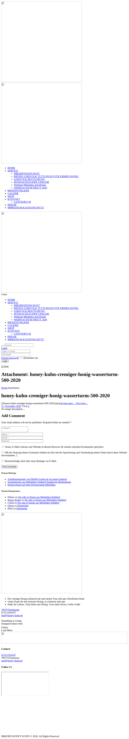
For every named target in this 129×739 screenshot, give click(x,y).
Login (4, 348)
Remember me (30, 358)
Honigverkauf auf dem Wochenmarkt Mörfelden (32, 485)
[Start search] (2, 345)
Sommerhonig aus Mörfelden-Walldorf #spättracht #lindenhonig (39, 482)
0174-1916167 (8, 655)
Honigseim (22, 505)
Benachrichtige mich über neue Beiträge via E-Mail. (31, 461)
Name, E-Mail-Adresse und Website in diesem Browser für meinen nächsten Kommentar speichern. (54, 447)
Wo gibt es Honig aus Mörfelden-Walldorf (39, 497)
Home (4, 388)
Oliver (11, 505)
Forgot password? (10, 358)
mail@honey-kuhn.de (12, 615)
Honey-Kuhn (14, 500)
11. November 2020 (11, 406)
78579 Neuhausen (10, 609)
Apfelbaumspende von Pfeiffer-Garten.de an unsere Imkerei (37, 479)
